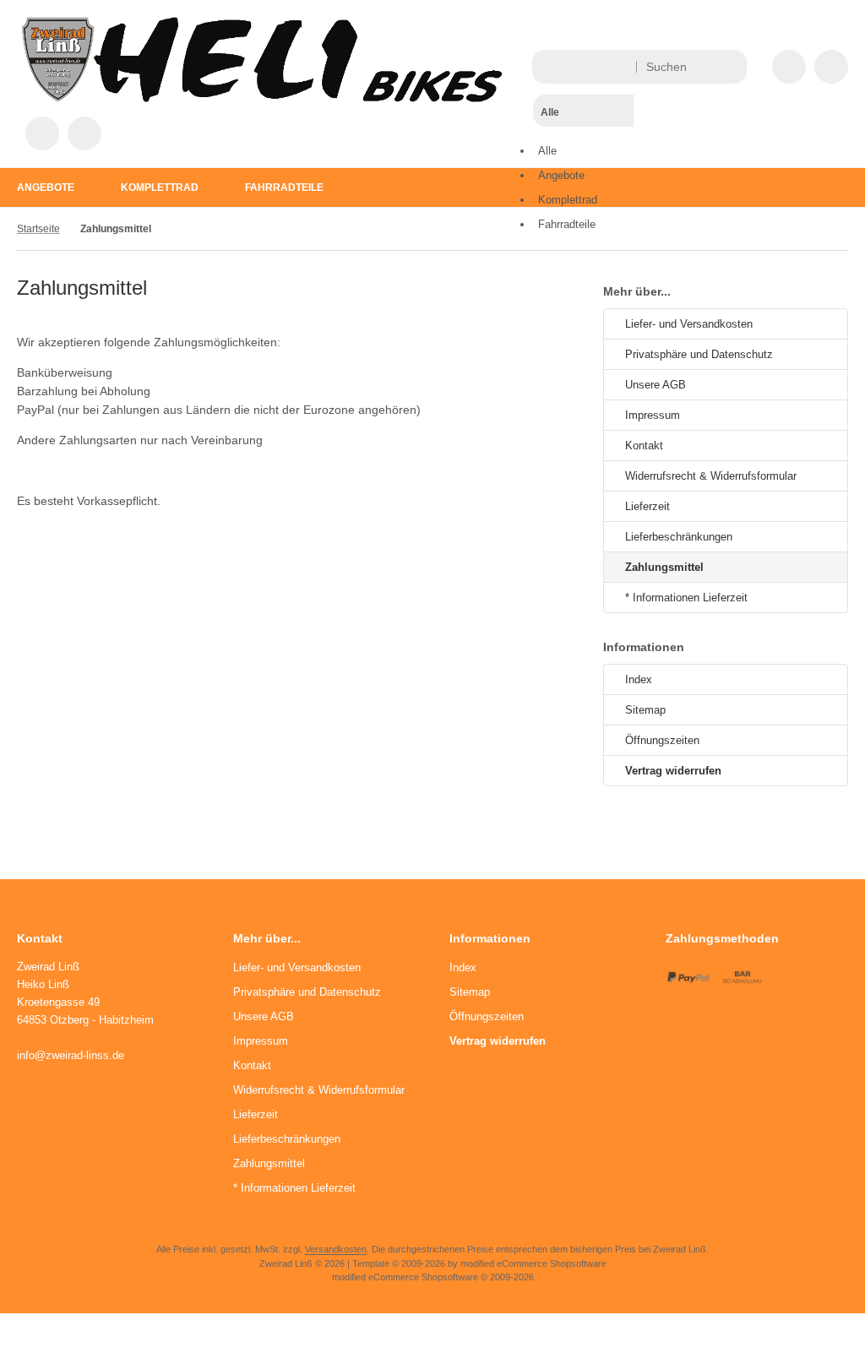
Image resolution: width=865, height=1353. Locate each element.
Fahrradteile (284, 187)
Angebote (45, 187)
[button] (583, 143)
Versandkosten (336, 1249)
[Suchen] (729, 67)
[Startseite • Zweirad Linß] (262, 98)
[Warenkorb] (42, 133)
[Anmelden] (831, 67)
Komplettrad (160, 187)
